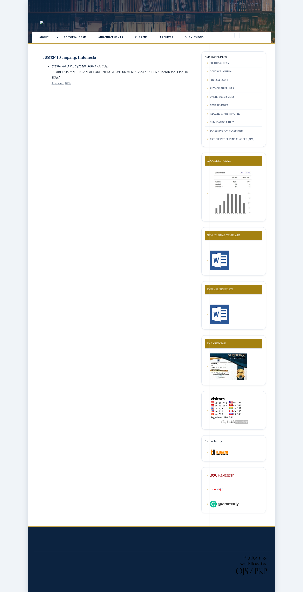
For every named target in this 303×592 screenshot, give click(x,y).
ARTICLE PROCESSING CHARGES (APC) (232, 139)
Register (254, 3)
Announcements (110, 37)
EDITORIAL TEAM (219, 63)
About (44, 37)
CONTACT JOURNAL (221, 71)
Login (268, 3)
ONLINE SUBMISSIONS (222, 97)
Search (262, 36)
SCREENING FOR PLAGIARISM (226, 131)
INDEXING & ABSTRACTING (225, 114)
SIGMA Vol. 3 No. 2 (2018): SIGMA (74, 66)
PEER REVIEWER (219, 105)
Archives (166, 37)
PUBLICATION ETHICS (222, 122)
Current (141, 37)
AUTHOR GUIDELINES (222, 88)
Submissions (194, 37)
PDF (68, 83)
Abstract (58, 83)
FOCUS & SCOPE (219, 80)
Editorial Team (75, 37)
